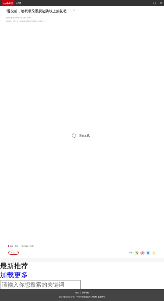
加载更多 (14, 275)
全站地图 (85, 292)
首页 (77, 292)
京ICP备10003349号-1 (67, 297)
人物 (18, 3)
